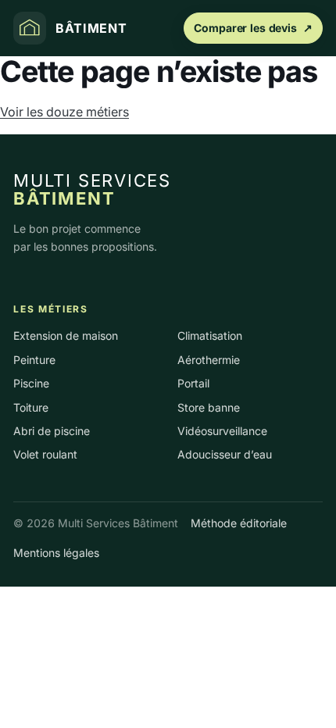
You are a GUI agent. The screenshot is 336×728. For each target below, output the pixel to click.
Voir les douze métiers (64, 112)
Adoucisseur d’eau (224, 454)
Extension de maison (65, 335)
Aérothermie (208, 359)
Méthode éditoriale (239, 523)
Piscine (31, 383)
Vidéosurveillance (222, 430)
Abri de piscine (51, 430)
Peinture (34, 359)
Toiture (30, 407)
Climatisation (209, 335)
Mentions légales (56, 552)
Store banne (208, 407)
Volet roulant (45, 454)
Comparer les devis (253, 27)
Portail (193, 383)
